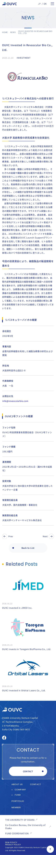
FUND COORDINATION (17, 833)
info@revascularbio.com (15, 401)
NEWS (13, 32)
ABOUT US (17, 785)
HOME (5, 32)
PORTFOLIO (17, 801)
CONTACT (28, 771)
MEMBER (16, 808)
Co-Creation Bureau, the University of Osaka (25, 826)
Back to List (28, 547)
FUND (18, 795)
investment (24, 57)
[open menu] (52, 3)
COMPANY (20, 790)
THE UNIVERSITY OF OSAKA (20, 819)
